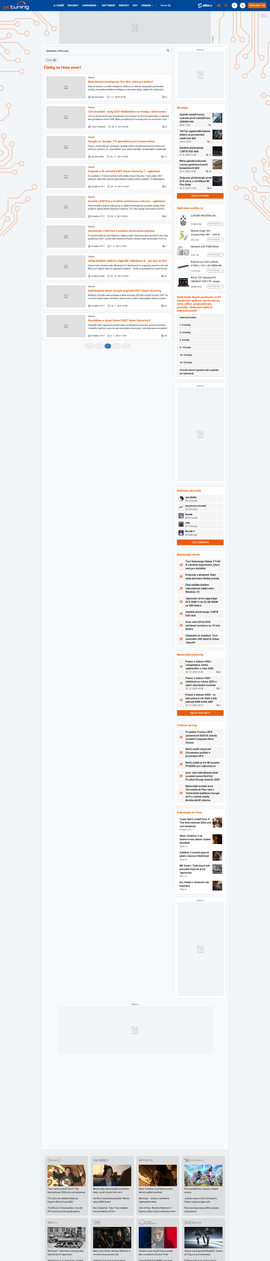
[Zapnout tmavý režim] (242, 5)
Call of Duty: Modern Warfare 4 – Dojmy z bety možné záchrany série (157, 1210)
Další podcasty (200, 713)
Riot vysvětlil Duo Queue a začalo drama (201, 1191)
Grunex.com (185, 829)
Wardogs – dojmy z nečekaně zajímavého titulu (154, 1200)
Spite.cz (184, 846)
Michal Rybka (97, 97)
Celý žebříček (200, 542)
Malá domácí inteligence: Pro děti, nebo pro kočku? (120, 82)
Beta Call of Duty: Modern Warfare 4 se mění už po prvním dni (111, 1253)
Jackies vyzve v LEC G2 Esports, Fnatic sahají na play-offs (200, 1200)
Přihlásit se (257, 5)
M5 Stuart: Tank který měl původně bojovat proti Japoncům (195, 869)
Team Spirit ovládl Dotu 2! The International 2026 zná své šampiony (195, 823)
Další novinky (200, 196)
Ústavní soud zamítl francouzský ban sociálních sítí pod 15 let (156, 1253)
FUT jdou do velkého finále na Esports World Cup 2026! (63, 1200)
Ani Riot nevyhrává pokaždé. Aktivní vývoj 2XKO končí (111, 1200)
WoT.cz (183, 876)
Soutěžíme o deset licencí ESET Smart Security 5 (119, 320)
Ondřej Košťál (98, 276)
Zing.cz (183, 859)
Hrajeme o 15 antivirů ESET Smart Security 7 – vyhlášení (124, 171)
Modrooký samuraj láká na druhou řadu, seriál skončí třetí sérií (111, 1191)
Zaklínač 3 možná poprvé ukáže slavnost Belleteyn (194, 854)
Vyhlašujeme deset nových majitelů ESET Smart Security (124, 291)
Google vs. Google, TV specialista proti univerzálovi (121, 141)
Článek (91, 78)
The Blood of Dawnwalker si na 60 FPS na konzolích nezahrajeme (65, 1210)
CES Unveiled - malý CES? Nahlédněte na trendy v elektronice (127, 111)
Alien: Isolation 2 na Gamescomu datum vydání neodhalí (195, 839)
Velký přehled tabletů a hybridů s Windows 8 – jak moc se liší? (127, 261)
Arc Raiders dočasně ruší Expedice (194, 884)
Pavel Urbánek (98, 127)
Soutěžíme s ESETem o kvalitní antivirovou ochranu (121, 231)
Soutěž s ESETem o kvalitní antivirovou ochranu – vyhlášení (126, 201)
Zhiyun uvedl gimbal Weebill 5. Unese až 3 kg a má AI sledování (203, 1253)
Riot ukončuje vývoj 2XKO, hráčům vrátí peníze (201, 1210)
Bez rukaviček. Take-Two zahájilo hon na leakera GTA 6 (110, 1210)
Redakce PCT (98, 186)
